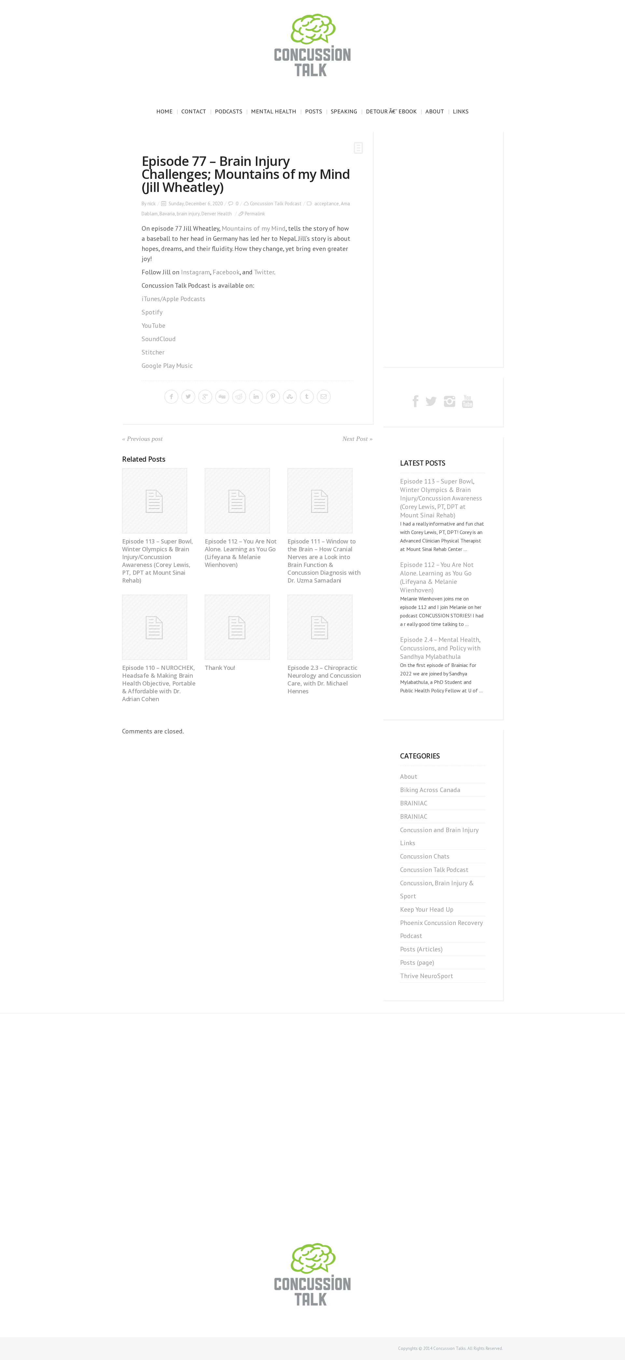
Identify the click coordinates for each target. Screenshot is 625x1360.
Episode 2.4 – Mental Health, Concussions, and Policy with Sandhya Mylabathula (440, 648)
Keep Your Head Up (426, 909)
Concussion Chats (425, 856)
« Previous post (142, 438)
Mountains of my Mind (253, 228)
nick (151, 203)
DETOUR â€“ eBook (391, 111)
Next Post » (357, 438)
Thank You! (220, 668)
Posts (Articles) (421, 949)
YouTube (153, 325)
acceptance (326, 203)
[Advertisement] (442, 249)
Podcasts (228, 111)
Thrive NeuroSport (426, 976)
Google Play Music (167, 365)
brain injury (188, 213)
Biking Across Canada (430, 790)
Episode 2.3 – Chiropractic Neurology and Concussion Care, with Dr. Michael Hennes (324, 679)
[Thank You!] (244, 627)
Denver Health (216, 213)
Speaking (344, 111)
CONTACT (193, 111)
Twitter (264, 272)
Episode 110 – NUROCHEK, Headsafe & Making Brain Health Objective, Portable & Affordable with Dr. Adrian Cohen (159, 683)
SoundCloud (159, 339)
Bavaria (167, 213)
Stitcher (153, 352)
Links (460, 111)
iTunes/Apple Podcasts (173, 299)
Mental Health (273, 111)
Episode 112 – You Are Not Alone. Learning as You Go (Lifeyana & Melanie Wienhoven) (241, 553)
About (434, 111)
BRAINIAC (413, 803)
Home (164, 111)
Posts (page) (417, 962)
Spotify (152, 312)
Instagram (195, 272)
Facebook (226, 272)
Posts (313, 111)
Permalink (255, 213)
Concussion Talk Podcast (275, 203)
